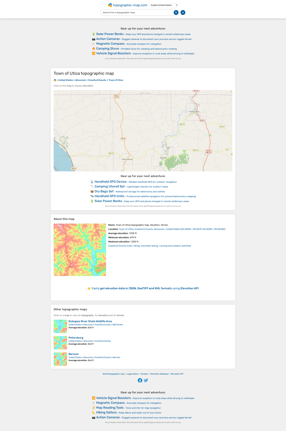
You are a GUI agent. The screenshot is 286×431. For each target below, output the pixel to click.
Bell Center (118, 324)
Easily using (145, 288)
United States (75, 324)
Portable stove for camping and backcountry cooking (149, 48)
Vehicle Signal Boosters (113, 53)
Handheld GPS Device (111, 181)
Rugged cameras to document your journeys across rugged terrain (157, 39)
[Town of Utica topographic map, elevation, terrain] (80, 250)
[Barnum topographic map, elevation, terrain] (60, 359)
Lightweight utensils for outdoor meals (147, 186)
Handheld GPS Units (109, 196)
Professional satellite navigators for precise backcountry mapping (161, 196)
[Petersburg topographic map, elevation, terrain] (60, 342)
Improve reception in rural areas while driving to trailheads (163, 53)
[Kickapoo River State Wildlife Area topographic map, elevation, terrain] (60, 326)
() (172, 229)
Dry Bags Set (104, 191)
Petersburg (76, 337)
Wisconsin (88, 324)
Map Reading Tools (109, 407)
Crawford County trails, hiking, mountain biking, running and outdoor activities (149, 245)
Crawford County (103, 324)
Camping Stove (107, 48)
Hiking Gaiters (106, 412)
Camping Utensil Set (110, 186)
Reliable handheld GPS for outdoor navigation (153, 182)
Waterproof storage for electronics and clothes (140, 191)
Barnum (74, 354)
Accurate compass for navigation (144, 44)
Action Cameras (108, 39)
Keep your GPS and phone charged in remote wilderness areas (158, 34)
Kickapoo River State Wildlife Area (90, 321)
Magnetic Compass (110, 43)
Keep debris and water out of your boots (140, 412)
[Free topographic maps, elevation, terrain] (55, 80)
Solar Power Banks (110, 34)
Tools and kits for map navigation (143, 408)
